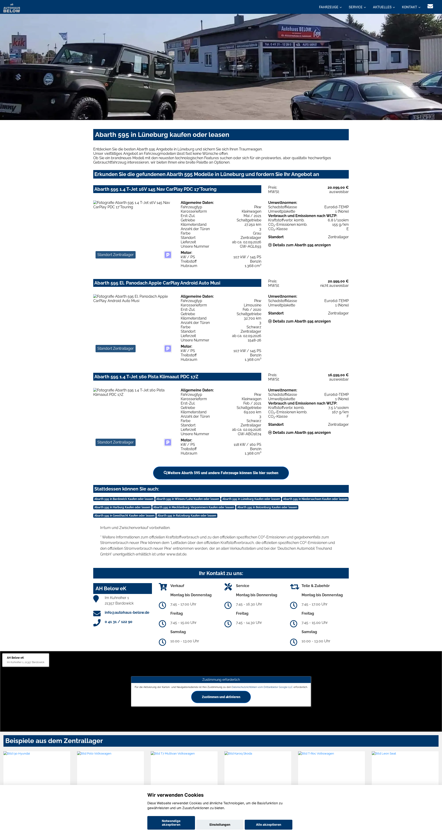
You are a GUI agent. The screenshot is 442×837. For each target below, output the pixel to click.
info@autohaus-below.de (127, 612)
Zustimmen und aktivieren (221, 697)
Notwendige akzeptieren (171, 822)
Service (356, 7)
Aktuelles (382, 7)
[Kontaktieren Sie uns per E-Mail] (430, 6)
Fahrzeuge (328, 7)
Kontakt (409, 7)
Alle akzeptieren (268, 824)
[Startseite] (11, 7)
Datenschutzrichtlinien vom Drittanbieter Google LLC (262, 687)
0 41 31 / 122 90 (118, 622)
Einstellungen (219, 824)
